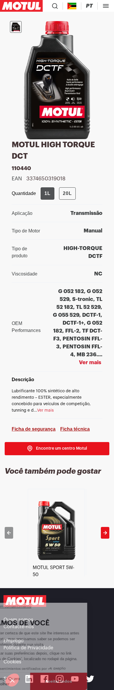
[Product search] (55, 6)
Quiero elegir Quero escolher (28, 681)
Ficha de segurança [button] (34, 429)
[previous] (9, 533)
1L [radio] (47, 193)
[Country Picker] (72, 6)
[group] (58, 193)
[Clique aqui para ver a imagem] (16, 27)
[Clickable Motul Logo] (21, 6)
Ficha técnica (75, 429)
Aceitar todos (85, 681)
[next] (105, 533)
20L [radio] (67, 193)
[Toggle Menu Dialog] (105, 5)
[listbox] (57, 532)
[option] (57, 532)
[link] (57, 448)
